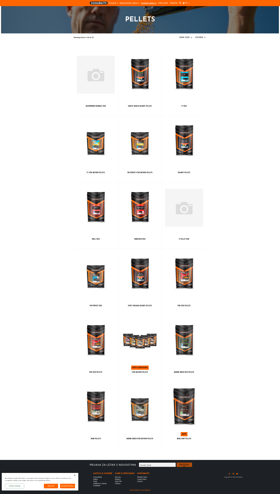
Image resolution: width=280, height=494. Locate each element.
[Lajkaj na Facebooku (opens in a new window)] (229, 473)
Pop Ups (118, 477)
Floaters (118, 483)
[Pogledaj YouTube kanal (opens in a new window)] (237, 473)
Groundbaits (97, 477)
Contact (140, 481)
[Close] (74, 475)
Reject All (51, 486)
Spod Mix (118, 481)
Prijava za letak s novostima (113, 465)
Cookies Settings (14, 486)
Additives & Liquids (100, 483)
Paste (95, 481)
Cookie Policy (141, 479)
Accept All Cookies (67, 486)
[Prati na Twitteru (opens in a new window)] (233, 473)
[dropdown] (185, 37)
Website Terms (142, 477)
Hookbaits (96, 485)
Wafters (118, 479)
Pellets (95, 479)
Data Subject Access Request (140, 490)
